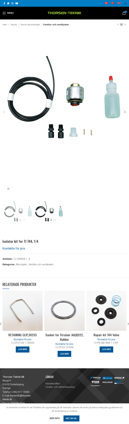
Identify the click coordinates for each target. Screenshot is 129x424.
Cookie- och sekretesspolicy (60, 387)
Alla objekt (21, 264)
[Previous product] (118, 24)
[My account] (125, 3)
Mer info (55, 418)
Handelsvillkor (53, 383)
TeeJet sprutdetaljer (30, 24)
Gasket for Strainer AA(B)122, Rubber (64, 337)
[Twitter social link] (8, 3)
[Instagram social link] (12, 3)
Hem (5, 24)
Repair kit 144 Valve (106, 334)
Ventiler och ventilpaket (56, 24)
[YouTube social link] (16, 3)
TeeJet (13, 24)
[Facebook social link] (4, 3)
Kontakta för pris (14, 248)
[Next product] (124, 24)
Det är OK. (71, 418)
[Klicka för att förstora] (8, 188)
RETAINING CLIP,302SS (22, 334)
